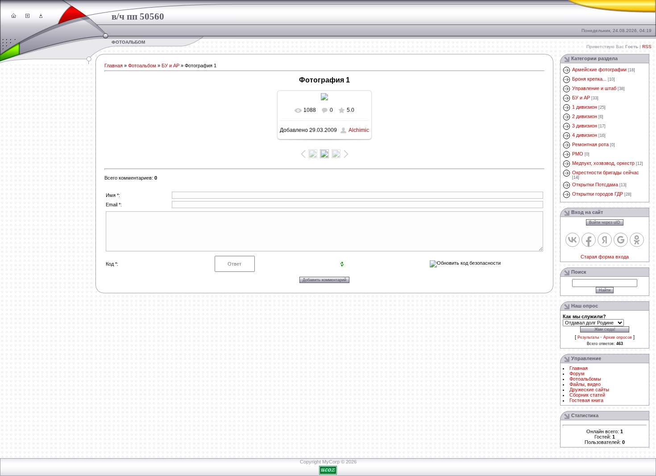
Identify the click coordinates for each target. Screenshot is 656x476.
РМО (577, 153)
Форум (577, 373)
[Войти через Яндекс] (605, 240)
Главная (113, 65)
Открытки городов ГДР (597, 194)
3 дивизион (584, 125)
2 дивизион (584, 116)
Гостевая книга (586, 400)
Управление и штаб (594, 88)
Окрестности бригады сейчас (605, 172)
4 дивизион (584, 135)
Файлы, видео (585, 384)
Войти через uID (604, 222)
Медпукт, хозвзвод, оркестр (603, 163)
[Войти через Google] (621, 240)
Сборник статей (587, 395)
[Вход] (41, 16)
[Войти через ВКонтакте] (572, 240)
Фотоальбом (142, 65)
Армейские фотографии (599, 69)
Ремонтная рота (590, 144)
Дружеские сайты (589, 389)
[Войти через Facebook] (588, 240)
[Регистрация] (27, 16)
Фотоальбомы (585, 379)
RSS (647, 46)
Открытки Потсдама (595, 184)
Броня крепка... (589, 79)
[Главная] (13, 16)
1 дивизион (584, 107)
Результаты (588, 337)
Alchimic (359, 130)
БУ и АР (170, 65)
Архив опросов (617, 337)
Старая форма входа (605, 256)
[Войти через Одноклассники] (637, 240)
